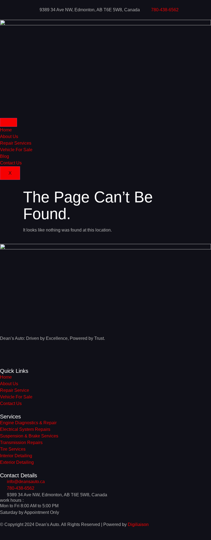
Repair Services (15, 143)
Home (6, 130)
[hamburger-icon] (8, 122)
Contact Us (11, 163)
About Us (9, 136)
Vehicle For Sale (16, 149)
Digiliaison (138, 524)
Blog (4, 156)
